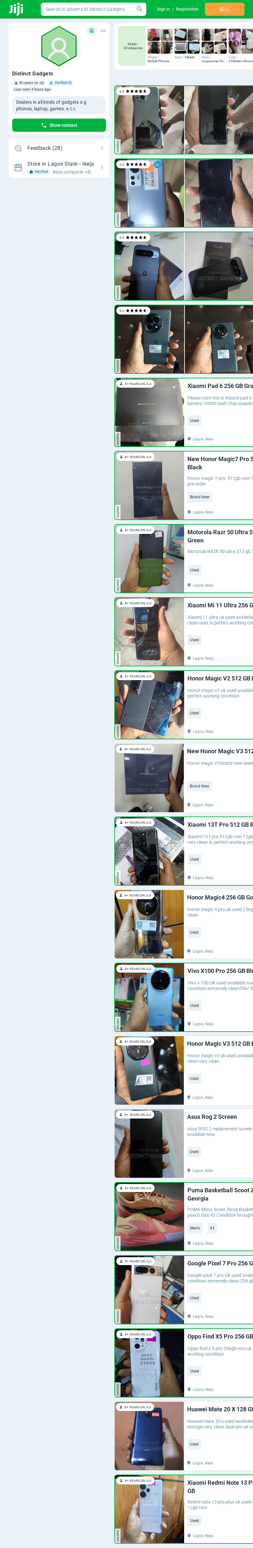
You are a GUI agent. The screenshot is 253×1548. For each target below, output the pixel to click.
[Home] (16, 9)
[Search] (139, 9)
